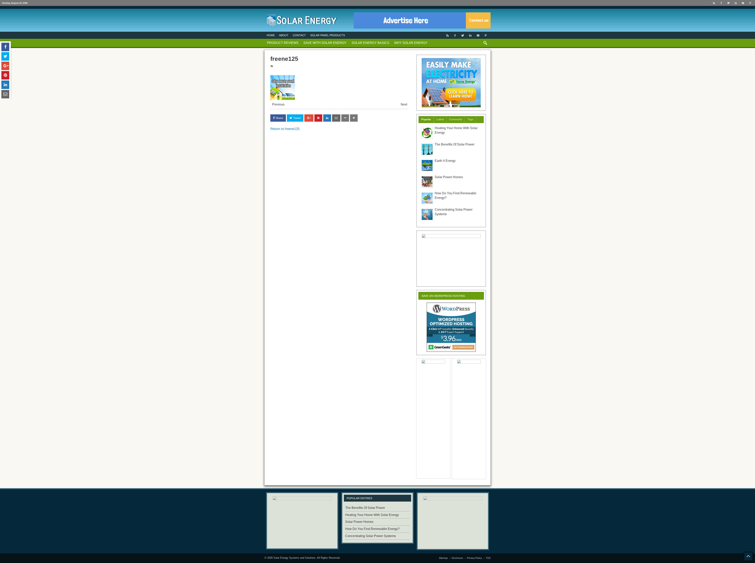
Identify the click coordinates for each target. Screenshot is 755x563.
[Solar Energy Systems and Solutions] (300, 13)
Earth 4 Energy (445, 160)
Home (271, 35)
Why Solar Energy (411, 42)
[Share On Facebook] (5, 47)
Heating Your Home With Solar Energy (372, 515)
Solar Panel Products (327, 35)
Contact (299, 35)
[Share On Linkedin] (327, 118)
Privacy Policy (474, 558)
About (283, 35)
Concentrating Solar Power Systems (370, 536)
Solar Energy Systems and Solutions (294, 557)
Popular (426, 119)
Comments (455, 119)
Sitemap (443, 558)
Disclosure (457, 558)
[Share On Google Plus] (308, 118)
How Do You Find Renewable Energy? (372, 529)
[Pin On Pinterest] (318, 118)
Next (404, 104)
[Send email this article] (336, 118)
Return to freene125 (284, 129)
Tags (470, 119)
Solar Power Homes (449, 177)
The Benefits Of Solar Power (454, 144)
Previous (278, 104)
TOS (488, 558)
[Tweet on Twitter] (5, 56)
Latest (440, 119)
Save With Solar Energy (325, 42)
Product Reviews (282, 42)
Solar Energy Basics (370, 42)
